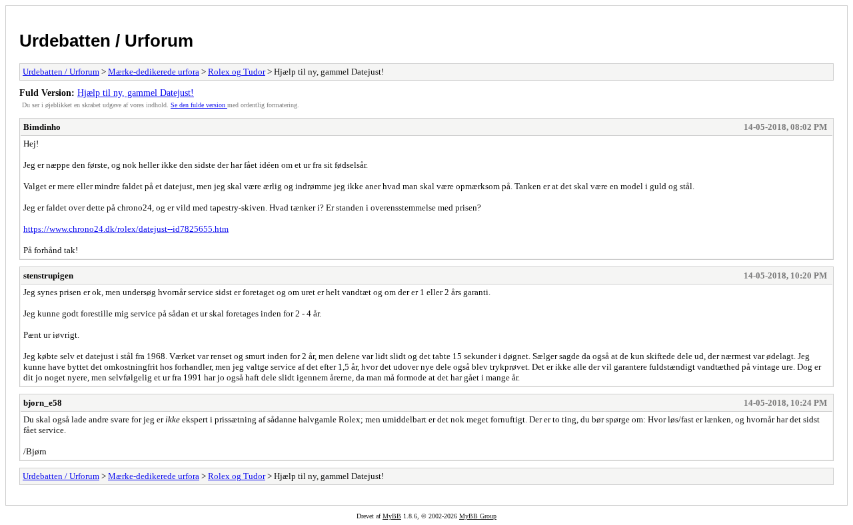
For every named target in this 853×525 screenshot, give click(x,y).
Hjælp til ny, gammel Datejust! (135, 92)
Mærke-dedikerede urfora (153, 72)
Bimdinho (42, 127)
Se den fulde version (199, 105)
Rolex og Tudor (236, 72)
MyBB (392, 516)
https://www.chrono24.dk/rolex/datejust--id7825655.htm (126, 229)
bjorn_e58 (42, 403)
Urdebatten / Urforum (106, 41)
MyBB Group (477, 516)
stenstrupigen (48, 275)
